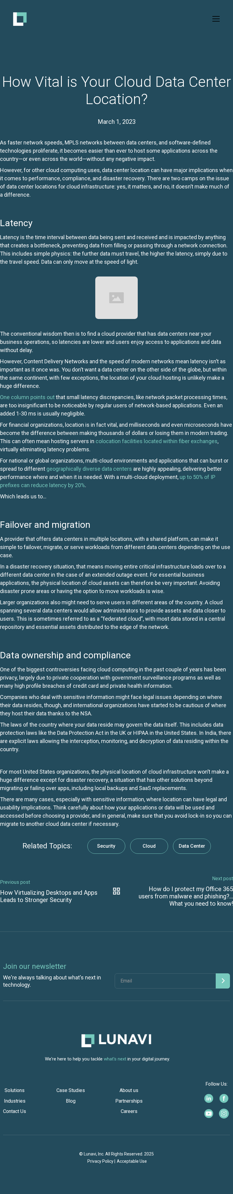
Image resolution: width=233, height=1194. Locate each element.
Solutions (15, 1090)
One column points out (27, 397)
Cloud (149, 846)
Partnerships (129, 1101)
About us (129, 1090)
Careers (129, 1111)
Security (106, 846)
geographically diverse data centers (89, 469)
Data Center (192, 846)
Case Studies (70, 1090)
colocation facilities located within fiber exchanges (157, 441)
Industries (14, 1101)
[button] (215, 19)
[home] (20, 19)
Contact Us (14, 1111)
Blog (71, 1101)
